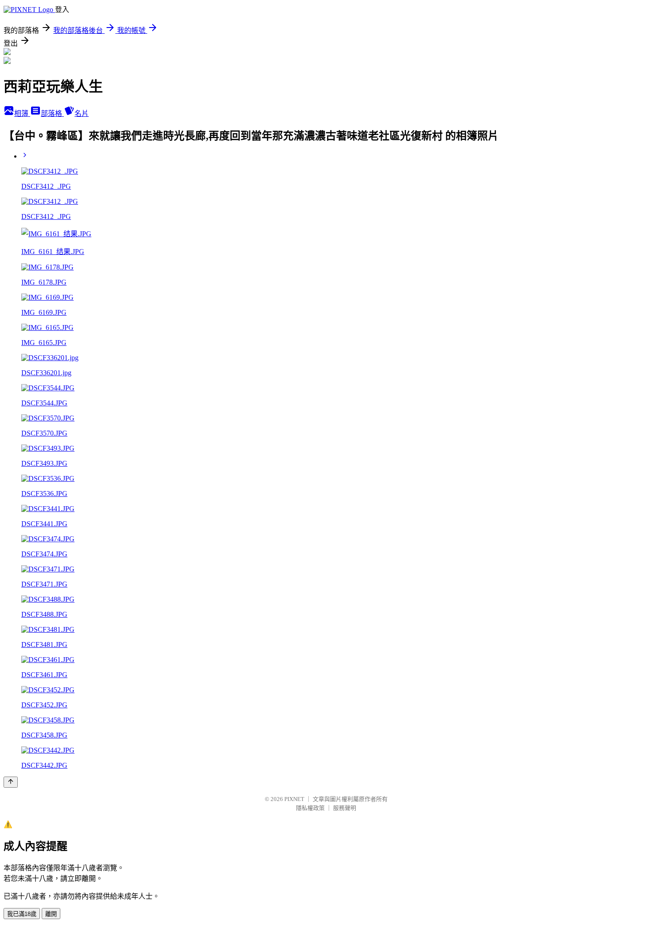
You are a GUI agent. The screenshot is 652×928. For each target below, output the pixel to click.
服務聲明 (344, 808)
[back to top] (11, 782)
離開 (51, 914)
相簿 (22, 113)
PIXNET (294, 799)
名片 (82, 113)
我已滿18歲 (21, 914)
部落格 (52, 113)
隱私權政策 (310, 808)
